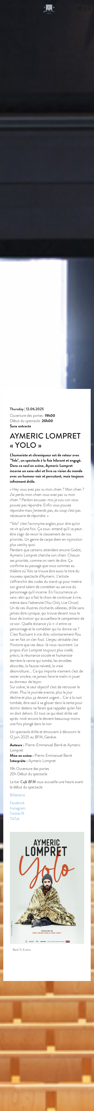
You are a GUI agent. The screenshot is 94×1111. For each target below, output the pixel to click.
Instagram (17, 808)
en (88, 9)
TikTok (15, 818)
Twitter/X (17, 813)
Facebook (17, 803)
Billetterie (17, 795)
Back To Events (22, 949)
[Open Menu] (6, 8)
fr (79, 9)
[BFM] (49, 9)
